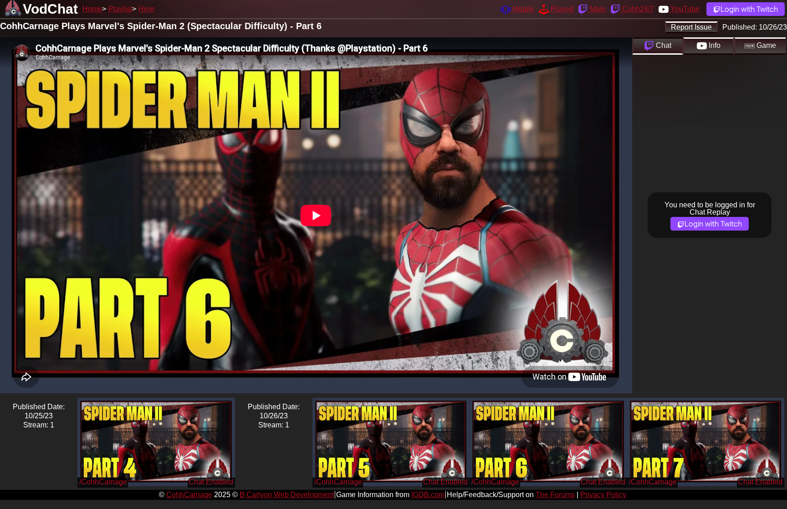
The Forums (555, 495)
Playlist (120, 9)
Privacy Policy (603, 495)
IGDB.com (428, 495)
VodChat (50, 8)
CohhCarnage (189, 495)
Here (146, 9)
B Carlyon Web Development (287, 495)
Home (92, 9)
